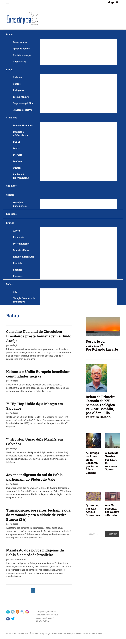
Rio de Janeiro (21, 96)
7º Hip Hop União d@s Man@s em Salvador (34, 406)
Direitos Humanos (23, 125)
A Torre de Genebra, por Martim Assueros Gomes (111, 461)
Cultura (10, 194)
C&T (15, 291)
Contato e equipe (22, 55)
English (17, 263)
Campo (17, 83)
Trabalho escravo (22, 109)
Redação (14, 345)
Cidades (17, 77)
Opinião (17, 167)
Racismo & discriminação (21, 176)
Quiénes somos (21, 48)
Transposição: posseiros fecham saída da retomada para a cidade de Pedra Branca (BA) (38, 515)
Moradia (17, 154)
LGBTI (16, 141)
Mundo (10, 222)
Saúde (9, 284)
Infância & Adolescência (20, 133)
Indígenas (18, 90)
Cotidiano (11, 185)
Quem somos (20, 42)
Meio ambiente (21, 243)
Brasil (9, 69)
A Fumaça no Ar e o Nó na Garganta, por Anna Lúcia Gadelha (92, 463)
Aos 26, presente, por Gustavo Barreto (112, 510)
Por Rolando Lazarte (102, 349)
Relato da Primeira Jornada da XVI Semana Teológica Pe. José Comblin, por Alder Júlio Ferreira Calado (101, 406)
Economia (18, 237)
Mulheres (18, 161)
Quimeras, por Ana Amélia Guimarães (93, 510)
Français (18, 276)
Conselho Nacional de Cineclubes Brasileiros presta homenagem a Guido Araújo (38, 336)
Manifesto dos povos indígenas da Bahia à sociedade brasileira (35, 552)
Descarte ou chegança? (95, 343)
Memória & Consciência (20, 204)
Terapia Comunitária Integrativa (24, 300)
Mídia (16, 148)
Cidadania (11, 117)
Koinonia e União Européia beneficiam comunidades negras (38, 373)
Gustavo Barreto (18, 559)
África (16, 230)
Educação (11, 213)
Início (9, 34)
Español (17, 269)
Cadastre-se (19, 61)
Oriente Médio (21, 250)
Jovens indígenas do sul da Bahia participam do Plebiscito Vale (34, 477)
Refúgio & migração (23, 256)
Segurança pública (23, 103)
